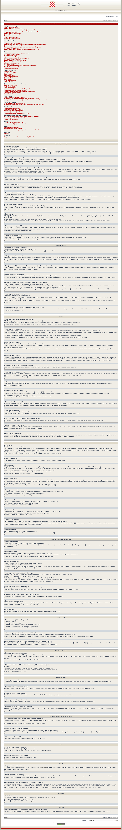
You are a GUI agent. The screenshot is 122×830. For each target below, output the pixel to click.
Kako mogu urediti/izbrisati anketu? (13, 59)
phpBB (54, 821)
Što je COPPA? (8, 36)
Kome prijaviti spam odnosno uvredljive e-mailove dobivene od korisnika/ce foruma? (25, 100)
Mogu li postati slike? (9, 75)
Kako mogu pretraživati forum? (12, 108)
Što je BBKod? (8, 71)
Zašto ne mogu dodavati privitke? (12, 62)
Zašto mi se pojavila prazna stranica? (13, 110)
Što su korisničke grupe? (10, 87)
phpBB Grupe (43, 767)
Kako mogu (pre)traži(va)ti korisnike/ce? (14, 112)
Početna (6, 20)
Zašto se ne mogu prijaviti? (11, 27)
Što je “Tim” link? (8, 94)
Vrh (5, 154)
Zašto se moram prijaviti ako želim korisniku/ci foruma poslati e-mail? (21, 49)
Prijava (65, 10)
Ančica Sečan (51, 797)
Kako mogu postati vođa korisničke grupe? (15, 90)
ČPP (56, 10)
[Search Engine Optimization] (61, 824)
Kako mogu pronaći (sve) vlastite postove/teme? (16, 113)
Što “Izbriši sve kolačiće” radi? (12, 38)
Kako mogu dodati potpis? (10, 55)
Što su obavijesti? (8, 78)
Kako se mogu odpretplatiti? (11, 119)
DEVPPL (59, 822)
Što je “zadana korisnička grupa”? (12, 92)
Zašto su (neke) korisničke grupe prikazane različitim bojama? (20, 91)
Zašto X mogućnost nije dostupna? (13, 128)
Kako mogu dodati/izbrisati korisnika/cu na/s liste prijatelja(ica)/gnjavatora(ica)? (24, 104)
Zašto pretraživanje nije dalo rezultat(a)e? (14, 109)
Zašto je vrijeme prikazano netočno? (13, 43)
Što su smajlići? (8, 74)
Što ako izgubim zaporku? (10, 32)
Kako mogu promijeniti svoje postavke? (14, 42)
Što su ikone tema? (9, 81)
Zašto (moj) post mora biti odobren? (13, 67)
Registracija (60, 10)
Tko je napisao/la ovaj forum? (11, 127)
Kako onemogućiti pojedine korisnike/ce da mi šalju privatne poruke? (21, 98)
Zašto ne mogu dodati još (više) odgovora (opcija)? (17, 58)
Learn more (109, 811)
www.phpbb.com (33, 801)
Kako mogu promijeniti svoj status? (13, 48)
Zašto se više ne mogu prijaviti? (12, 34)
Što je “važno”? (8, 79)
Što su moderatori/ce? (9, 86)
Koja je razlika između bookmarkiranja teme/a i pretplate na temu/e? (21, 116)
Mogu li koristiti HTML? (10, 73)
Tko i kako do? (7, 133)
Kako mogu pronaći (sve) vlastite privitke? (15, 124)
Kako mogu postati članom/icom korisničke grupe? (17, 89)
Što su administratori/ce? (10, 85)
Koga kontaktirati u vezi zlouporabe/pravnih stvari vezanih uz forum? (21, 130)
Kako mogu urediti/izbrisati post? (12, 54)
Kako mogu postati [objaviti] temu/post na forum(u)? (17, 53)
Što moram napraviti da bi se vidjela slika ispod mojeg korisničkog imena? (23, 47)
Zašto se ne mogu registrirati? (11, 37)
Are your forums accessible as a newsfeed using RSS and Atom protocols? (23, 137)
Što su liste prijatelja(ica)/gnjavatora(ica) (14, 103)
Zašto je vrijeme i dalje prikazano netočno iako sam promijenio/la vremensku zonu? (25, 44)
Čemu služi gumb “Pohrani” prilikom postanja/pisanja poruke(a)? (20, 65)
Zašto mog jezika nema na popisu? (13, 45)
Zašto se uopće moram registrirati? (13, 28)
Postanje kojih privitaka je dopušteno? (13, 122)
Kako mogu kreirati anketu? (11, 57)
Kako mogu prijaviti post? (10, 64)
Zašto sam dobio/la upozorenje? (12, 63)
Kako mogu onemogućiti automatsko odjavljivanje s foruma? (19, 29)
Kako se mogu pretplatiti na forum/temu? (14, 118)
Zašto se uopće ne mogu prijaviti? (12, 33)
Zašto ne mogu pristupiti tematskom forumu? (15, 60)
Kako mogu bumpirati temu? (11, 68)
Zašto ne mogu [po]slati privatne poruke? (14, 97)
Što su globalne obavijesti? (11, 76)
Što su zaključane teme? (10, 80)
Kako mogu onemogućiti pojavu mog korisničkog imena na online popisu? (22, 31)
